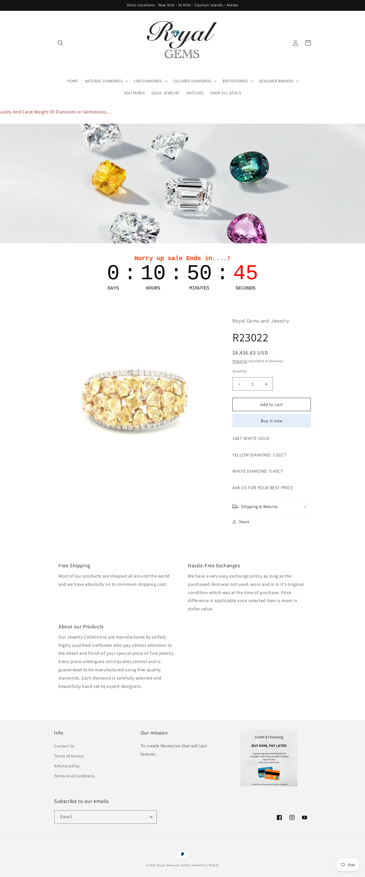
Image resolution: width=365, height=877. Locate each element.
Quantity (239, 371)
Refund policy (67, 765)
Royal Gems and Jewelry (173, 865)
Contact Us (64, 745)
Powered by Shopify (205, 865)
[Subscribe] (150, 817)
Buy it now (272, 420)
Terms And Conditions (74, 775)
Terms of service (69, 755)
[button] (60, 43)
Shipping (239, 361)
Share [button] (244, 521)
